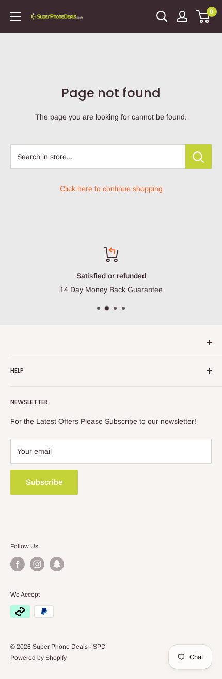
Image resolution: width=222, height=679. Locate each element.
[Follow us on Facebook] (17, 564)
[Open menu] (15, 16)
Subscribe (44, 482)
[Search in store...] (198, 156)
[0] (203, 16)
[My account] (182, 16)
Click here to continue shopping (111, 188)
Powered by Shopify (38, 657)
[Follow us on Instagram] (37, 564)
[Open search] (162, 16)
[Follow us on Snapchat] (57, 564)
